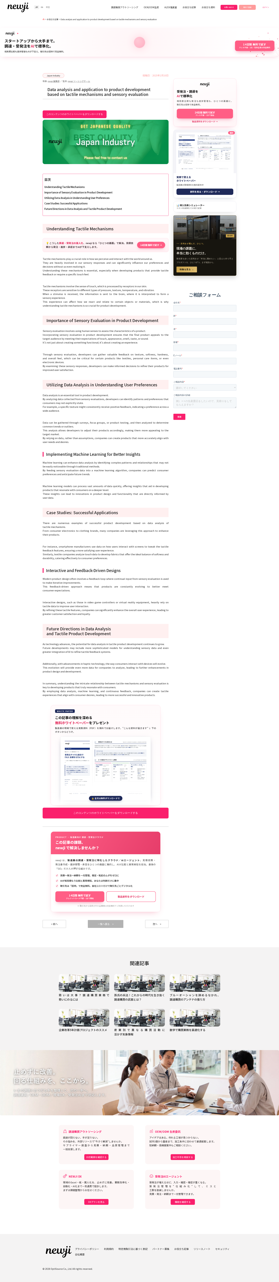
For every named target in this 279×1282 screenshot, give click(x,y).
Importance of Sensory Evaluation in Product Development (78, 192)
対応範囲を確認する (96, 1157)
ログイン (266, 7)
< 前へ (54, 924)
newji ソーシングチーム (79, 81)
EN (42, 7)
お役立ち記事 (189, 7)
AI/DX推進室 (170, 7)
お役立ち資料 (208, 7)
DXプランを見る (96, 1202)
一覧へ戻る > (106, 924)
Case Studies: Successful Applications (66, 203)
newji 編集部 (54, 81)
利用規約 (109, 1249)
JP (36, 7)
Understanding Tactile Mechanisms (64, 187)
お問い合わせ (229, 7)
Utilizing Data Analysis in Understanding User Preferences (76, 198)
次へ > (157, 924)
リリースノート (202, 1249)
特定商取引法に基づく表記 (133, 1249)
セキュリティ (222, 1249)
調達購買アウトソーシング (124, 7)
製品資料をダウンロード (131, 896)
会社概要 (80, 1254)
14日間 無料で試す (80, 896)
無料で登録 (247, 7)
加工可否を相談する (183, 1157)
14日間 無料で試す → (151, 245)
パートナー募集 (160, 1249)
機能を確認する (183, 1202)
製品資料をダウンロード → (205, 121)
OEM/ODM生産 (151, 7)
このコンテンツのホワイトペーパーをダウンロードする (74, 114)
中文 (48, 7)
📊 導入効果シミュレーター (190, 206)
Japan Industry (53, 75)
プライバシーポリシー (87, 1249)
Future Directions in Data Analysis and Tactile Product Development (83, 208)
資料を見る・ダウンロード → (205, 191)
